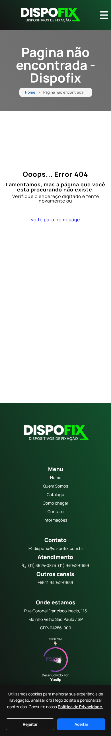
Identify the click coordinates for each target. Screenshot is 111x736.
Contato (56, 511)
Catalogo (55, 494)
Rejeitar (30, 724)
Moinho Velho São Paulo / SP (55, 619)
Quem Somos (55, 486)
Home (30, 92)
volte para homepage (55, 219)
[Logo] (55, 434)
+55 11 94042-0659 (55, 582)
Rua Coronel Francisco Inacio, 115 (55, 610)
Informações (55, 520)
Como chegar (55, 503)
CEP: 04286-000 (55, 627)
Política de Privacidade (80, 706)
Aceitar (81, 724)
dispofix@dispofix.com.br (58, 548)
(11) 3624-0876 (42, 565)
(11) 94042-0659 (73, 565)
